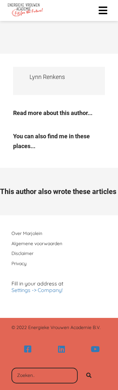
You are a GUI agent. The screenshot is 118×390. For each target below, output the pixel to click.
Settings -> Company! (37, 290)
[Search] (88, 375)
